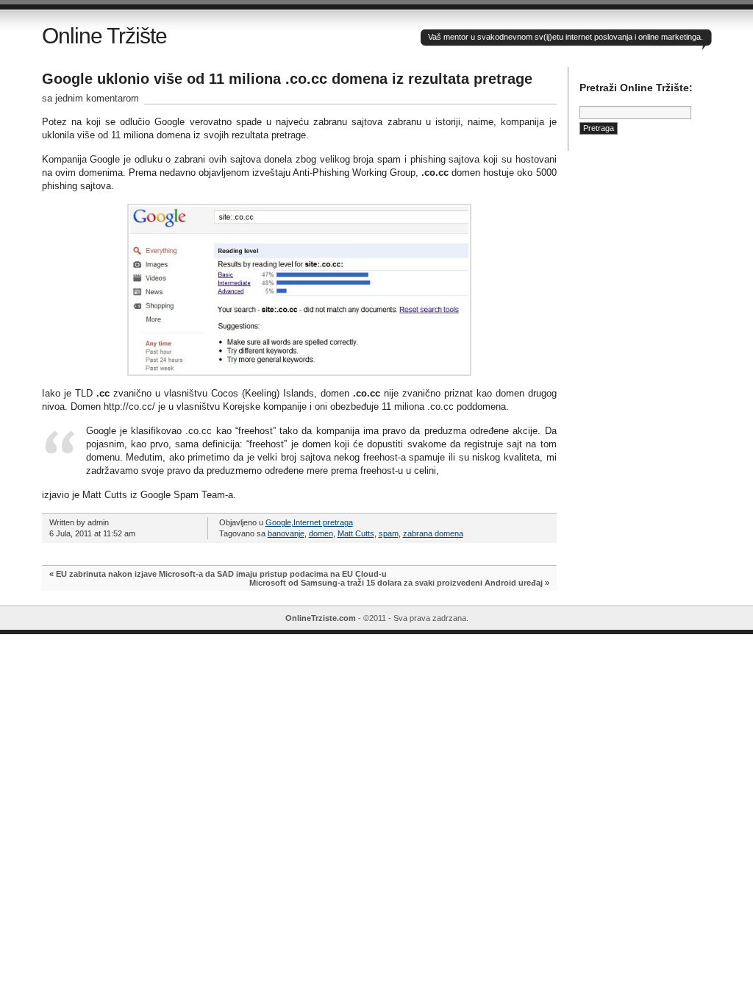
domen (321, 533)
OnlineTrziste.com (320, 618)
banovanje (286, 533)
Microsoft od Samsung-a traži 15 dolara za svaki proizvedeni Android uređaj (396, 582)
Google (278, 522)
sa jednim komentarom (90, 98)
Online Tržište (104, 36)
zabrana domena (433, 533)
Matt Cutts (356, 533)
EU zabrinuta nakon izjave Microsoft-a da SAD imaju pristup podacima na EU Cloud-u (221, 573)
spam (389, 533)
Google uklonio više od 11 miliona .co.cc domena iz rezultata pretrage (287, 79)
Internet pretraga (323, 522)
